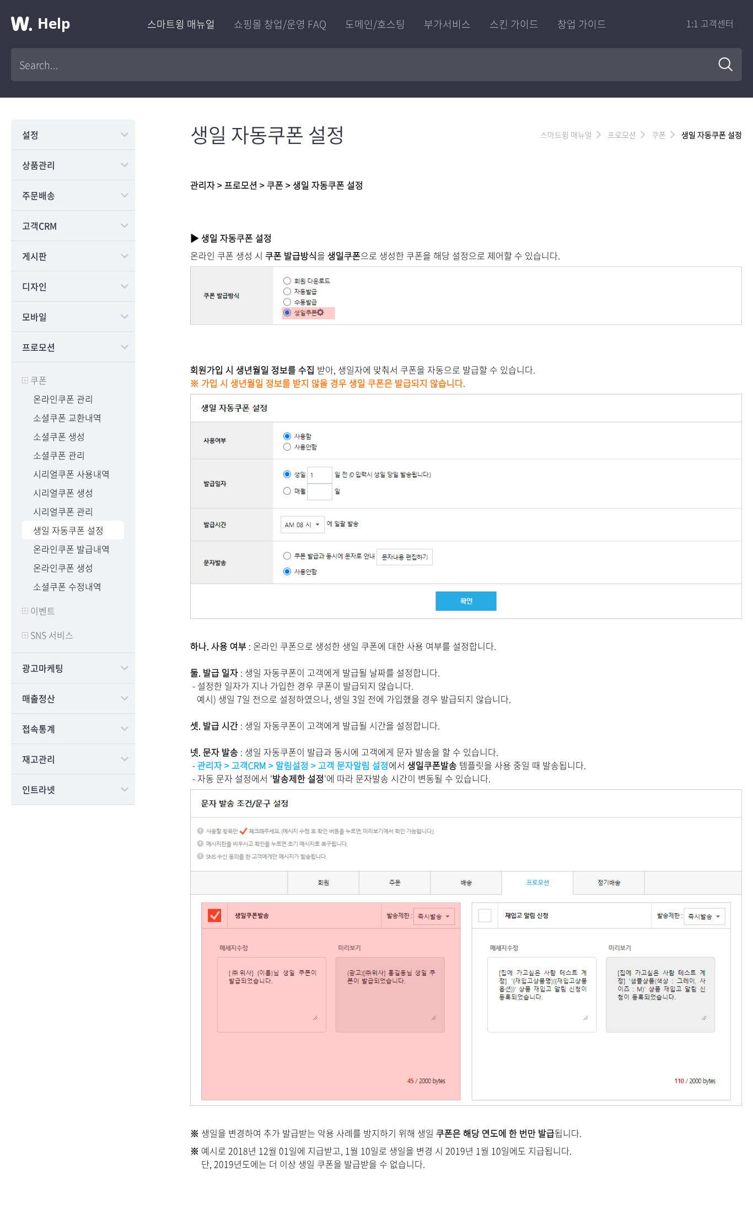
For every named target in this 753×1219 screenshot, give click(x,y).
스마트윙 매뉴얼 (181, 24)
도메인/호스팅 (375, 24)
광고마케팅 (42, 668)
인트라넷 (38, 789)
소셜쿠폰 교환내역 (67, 417)
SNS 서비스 (51, 634)
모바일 (34, 316)
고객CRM (39, 225)
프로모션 (38, 347)
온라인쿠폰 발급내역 (71, 548)
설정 (30, 134)
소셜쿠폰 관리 (59, 455)
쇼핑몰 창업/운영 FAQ (280, 24)
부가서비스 (447, 24)
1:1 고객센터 (710, 23)
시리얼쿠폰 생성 (63, 492)
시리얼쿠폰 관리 (63, 511)
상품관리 (38, 165)
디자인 (34, 286)
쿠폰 (38, 380)
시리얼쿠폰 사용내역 (71, 473)
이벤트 (42, 610)
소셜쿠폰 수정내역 (67, 586)
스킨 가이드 (514, 24)
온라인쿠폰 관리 (63, 398)
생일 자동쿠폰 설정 (68, 530)
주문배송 (38, 195)
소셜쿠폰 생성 (59, 436)
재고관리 (38, 759)
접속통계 (38, 728)
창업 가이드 (581, 24)
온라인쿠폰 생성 (63, 567)
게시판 (34, 256)
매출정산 (38, 698)
